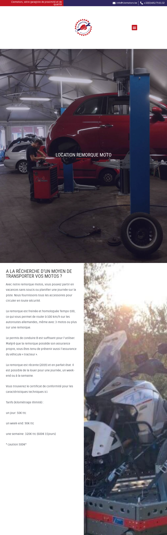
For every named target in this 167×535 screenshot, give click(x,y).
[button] (134, 27)
